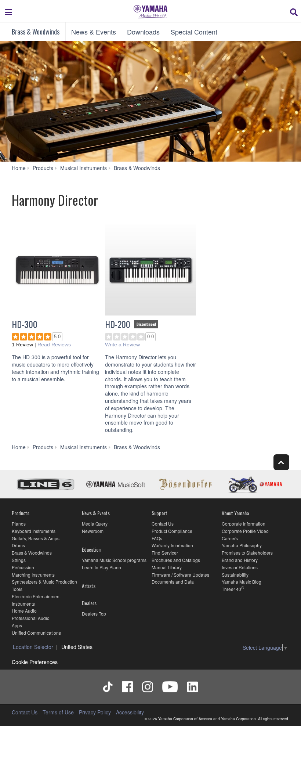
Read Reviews (54, 344)
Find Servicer (165, 552)
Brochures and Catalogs (176, 560)
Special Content (194, 31)
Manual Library (167, 567)
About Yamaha (235, 513)
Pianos (19, 523)
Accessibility (130, 712)
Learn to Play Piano (101, 567)
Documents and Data (173, 581)
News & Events (93, 31)
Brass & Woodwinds (35, 31)
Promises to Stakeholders (247, 552)
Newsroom (93, 531)
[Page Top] (281, 462)
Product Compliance (172, 531)
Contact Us (163, 523)
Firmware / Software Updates (180, 575)
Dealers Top (94, 613)
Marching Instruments (33, 575)
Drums (18, 545)
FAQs (157, 538)
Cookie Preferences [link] (35, 662)
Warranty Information (172, 545)
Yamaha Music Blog (241, 581)
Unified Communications (36, 633)
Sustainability (235, 575)
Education (91, 549)
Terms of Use (58, 712)
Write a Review (122, 344)
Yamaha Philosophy (242, 545)
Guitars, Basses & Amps (35, 538)
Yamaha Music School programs (114, 560)
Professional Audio (31, 618)
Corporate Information (243, 523)
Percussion (23, 567)
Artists (88, 585)
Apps (17, 625)
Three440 (231, 589)
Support (159, 513)
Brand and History (240, 560)
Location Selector (33, 646)
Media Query (95, 523)
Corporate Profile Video (245, 531)
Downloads (143, 31)
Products (20, 513)
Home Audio (24, 610)
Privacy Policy (95, 712)
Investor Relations (240, 567)
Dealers (89, 603)
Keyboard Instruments (33, 531)
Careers (230, 538)
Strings (19, 560)
